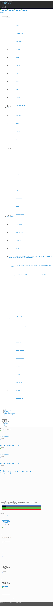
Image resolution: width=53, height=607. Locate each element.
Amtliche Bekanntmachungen (5, 520)
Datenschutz (4, 7)
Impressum (4, 6)
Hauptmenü (2, 12)
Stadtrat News (4, 517)
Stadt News (4, 516)
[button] (4, 505)
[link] (11, 429)
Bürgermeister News (5, 515)
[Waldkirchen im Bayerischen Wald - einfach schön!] (14, 10)
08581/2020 (4, 2)
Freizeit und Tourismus (6, 521)
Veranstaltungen (5, 522)
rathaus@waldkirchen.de (6, 3)
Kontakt (3, 5)
